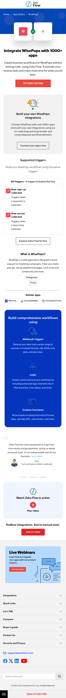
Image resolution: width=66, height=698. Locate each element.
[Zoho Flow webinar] (33, 564)
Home (6, 14)
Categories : (32, 277)
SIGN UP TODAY (33, 532)
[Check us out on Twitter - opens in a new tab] (11, 661)
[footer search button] (59, 676)
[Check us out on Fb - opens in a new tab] (5, 661)
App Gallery (19, 14)
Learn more (36, 456)
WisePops (33, 14)
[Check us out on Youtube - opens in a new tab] (24, 661)
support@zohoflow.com (20, 653)
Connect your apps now (33, 145)
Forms (33, 283)
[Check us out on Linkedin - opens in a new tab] (16, 661)
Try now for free (33, 83)
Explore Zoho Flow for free (33, 241)
